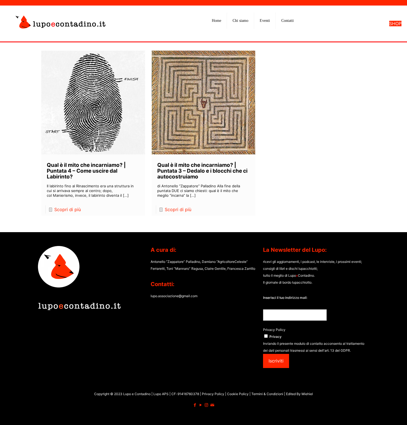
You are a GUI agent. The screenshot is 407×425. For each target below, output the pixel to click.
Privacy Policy (274, 330)
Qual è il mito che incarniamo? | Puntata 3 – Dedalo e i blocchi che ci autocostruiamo (202, 171)
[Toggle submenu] (240, 34)
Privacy (275, 337)
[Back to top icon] (380, 413)
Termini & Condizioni (267, 394)
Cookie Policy (238, 394)
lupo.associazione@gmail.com (174, 296)
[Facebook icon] (195, 405)
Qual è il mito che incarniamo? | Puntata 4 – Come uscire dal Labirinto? (86, 171)
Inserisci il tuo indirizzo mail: (285, 298)
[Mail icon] (212, 405)
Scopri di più (67, 209)
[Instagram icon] (206, 405)
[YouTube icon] (201, 405)
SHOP (395, 23)
